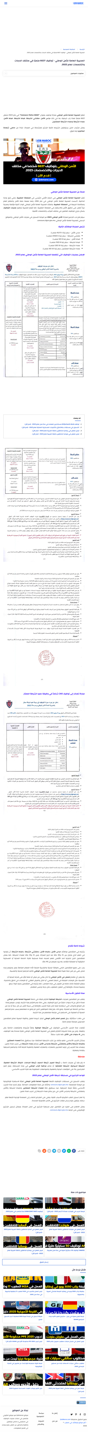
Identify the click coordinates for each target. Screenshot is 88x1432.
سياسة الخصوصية (40, 1415)
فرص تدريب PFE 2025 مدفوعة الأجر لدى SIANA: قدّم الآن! (24, 1341)
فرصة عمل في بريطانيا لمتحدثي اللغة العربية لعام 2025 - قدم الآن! (66, 1390)
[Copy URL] (39, 1151)
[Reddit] (44, 1151)
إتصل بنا (55, 1413)
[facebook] (80, 1414)
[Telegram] (54, 1151)
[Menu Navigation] (5, 3)
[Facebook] (73, 1151)
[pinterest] (76, 1414)
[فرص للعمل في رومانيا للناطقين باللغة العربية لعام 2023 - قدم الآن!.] (23, 1242)
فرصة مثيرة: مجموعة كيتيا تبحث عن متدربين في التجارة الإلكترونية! (24, 1365)
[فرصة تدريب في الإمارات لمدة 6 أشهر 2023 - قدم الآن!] (65, 1203)
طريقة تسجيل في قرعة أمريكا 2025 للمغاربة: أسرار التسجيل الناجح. (23, 1318)
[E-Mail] (59, 1151)
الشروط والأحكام (41, 1423)
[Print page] (49, 1151)
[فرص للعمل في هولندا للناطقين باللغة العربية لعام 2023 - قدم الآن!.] (65, 1221)
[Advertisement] (44, 28)
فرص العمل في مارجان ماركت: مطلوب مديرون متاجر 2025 (65, 1341)
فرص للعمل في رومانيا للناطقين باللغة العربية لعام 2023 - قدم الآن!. (55, 430)
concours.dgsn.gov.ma (59, 1084)
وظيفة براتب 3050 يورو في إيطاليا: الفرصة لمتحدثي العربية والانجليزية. (65, 1293)
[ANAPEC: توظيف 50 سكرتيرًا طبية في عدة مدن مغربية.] (65, 1242)
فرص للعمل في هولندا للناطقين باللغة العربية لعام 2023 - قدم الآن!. (55, 434)
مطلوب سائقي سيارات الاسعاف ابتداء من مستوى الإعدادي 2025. (67, 1365)
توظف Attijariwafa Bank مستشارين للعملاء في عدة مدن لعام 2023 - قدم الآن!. (51, 424)
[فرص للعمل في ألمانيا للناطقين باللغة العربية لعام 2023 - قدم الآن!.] (23, 1221)
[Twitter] (64, 1151)
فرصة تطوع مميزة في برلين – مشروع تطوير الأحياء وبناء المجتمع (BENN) (66, 1318)
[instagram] (84, 1414)
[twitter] (71, 1414)
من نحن (55, 1421)
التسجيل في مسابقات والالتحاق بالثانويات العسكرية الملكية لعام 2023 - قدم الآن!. (50, 427)
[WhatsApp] (68, 1151)
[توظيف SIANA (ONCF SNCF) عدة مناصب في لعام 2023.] (23, 1203)
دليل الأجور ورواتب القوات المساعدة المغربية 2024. (25, 1388)
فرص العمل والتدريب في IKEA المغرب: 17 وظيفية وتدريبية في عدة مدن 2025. (23, 1293)
